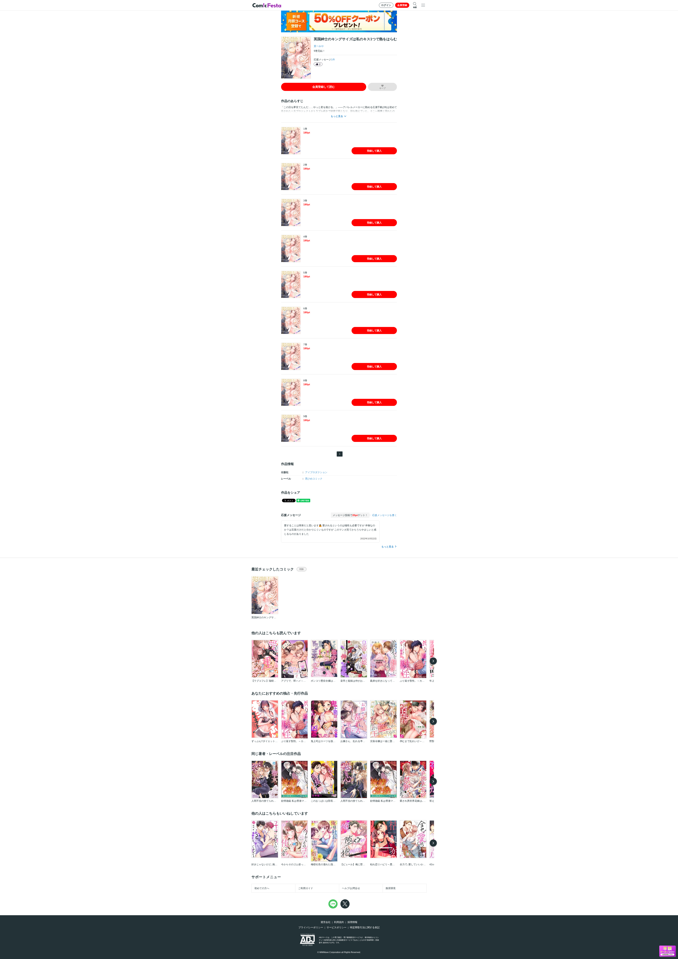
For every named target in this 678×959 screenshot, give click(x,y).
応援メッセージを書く (384, 515)
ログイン (386, 5)
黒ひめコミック (313, 478)
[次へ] (433, 661)
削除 (301, 569)
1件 (333, 59)
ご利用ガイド (305, 888)
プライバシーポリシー (310, 927)
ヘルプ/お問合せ (351, 888)
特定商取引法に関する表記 (365, 927)
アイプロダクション (316, 472)
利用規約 (339, 922)
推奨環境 (391, 888)
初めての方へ (261, 888)
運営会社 (326, 922)
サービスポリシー (336, 927)
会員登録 (402, 5)
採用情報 (352, 922)
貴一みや (319, 46)
